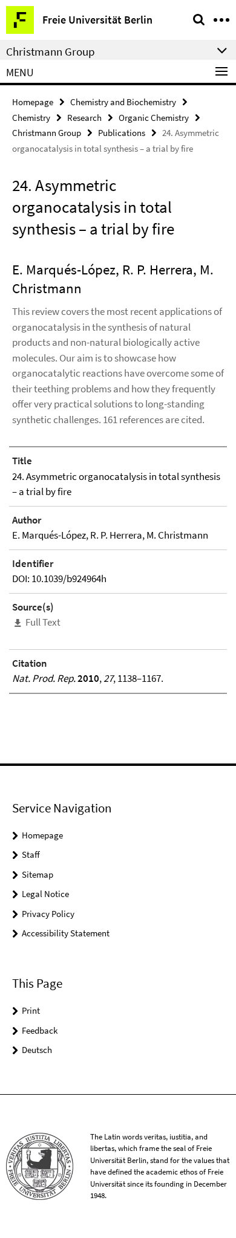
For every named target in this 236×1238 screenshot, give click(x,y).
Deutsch (37, 1049)
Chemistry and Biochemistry (123, 102)
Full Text (43, 622)
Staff (31, 854)
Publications (121, 132)
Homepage (32, 102)
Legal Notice (45, 893)
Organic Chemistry (154, 117)
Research (84, 117)
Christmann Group (46, 132)
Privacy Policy (48, 913)
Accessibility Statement (66, 933)
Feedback (39, 1030)
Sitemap (37, 874)
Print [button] (31, 1010)
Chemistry (31, 117)
